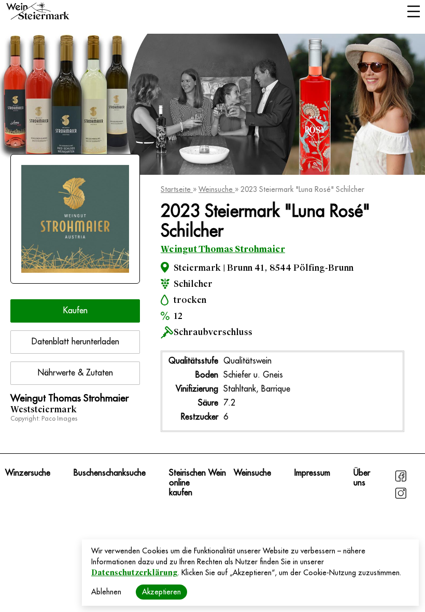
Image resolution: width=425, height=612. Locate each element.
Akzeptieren (161, 591)
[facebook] (400, 480)
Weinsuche (217, 189)
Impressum (312, 473)
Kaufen (75, 311)
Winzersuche (27, 473)
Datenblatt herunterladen (75, 342)
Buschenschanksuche (110, 473)
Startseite (177, 189)
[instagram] (400, 497)
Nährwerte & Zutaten (75, 373)
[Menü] (413, 12)
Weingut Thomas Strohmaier (223, 249)
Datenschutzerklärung (134, 572)
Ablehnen (106, 591)
